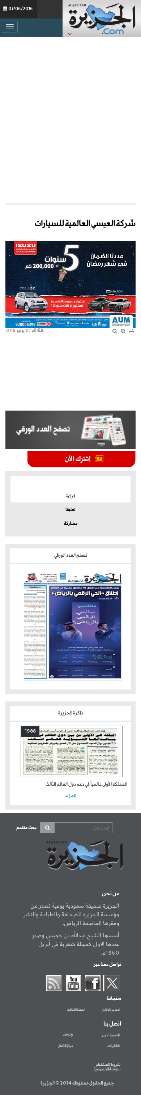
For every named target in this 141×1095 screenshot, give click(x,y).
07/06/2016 (20, 9)
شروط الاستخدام (108, 1065)
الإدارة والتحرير (111, 1035)
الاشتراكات (113, 1046)
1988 (30, 731)
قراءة (70, 496)
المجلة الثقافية (76, 1010)
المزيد (70, 796)
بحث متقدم (26, 828)
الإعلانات (68, 1035)
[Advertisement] (70, 118)
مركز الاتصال (65, 1046)
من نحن (110, 894)
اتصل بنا (112, 1024)
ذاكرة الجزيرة (70, 713)
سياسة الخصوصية (107, 1069)
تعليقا (70, 510)
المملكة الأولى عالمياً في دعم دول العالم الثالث (86, 784)
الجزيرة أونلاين (111, 1010)
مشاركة (70, 524)
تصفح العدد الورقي (70, 555)
